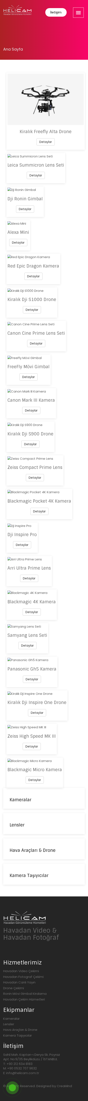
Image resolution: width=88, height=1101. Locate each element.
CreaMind (64, 1086)
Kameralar (11, 1018)
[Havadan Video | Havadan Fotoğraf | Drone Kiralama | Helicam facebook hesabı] (24, 951)
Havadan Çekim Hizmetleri (24, 999)
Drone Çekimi (13, 988)
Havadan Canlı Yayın (19, 982)
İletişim (56, 12)
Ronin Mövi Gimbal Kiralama (25, 993)
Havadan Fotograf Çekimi (23, 976)
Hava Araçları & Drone (20, 1029)
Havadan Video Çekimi (21, 971)
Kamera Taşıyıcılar (17, 1035)
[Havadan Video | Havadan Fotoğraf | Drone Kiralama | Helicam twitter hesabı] (5, 951)
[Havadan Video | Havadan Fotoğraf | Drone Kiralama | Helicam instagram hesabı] (15, 951)
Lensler (8, 1024)
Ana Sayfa (13, 49)
